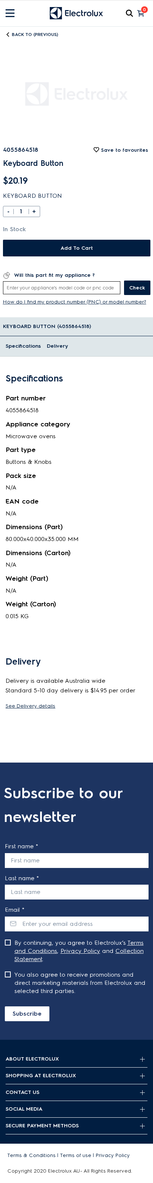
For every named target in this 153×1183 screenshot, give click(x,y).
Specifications (23, 346)
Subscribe (27, 1013)
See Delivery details (30, 706)
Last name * (22, 878)
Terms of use (75, 1155)
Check (137, 288)
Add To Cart (77, 248)
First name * (21, 846)
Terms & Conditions (31, 1155)
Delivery (57, 346)
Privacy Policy (80, 950)
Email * (15, 909)
